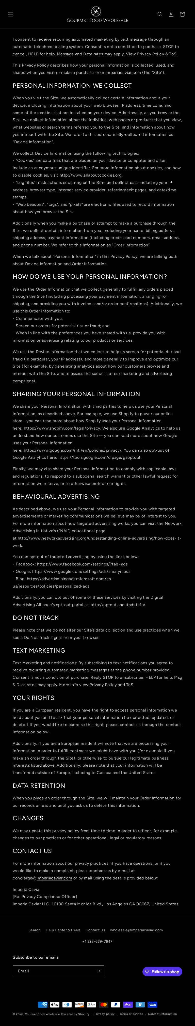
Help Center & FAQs (63, 930)
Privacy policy (104, 1014)
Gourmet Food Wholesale (42, 1014)
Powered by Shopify (75, 1014)
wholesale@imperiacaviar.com (136, 930)
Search (34, 930)
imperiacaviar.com (123, 72)
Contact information (162, 1014)
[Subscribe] (98, 971)
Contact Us (95, 930)
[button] (10, 14)
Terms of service (131, 1014)
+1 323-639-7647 (97, 941)
